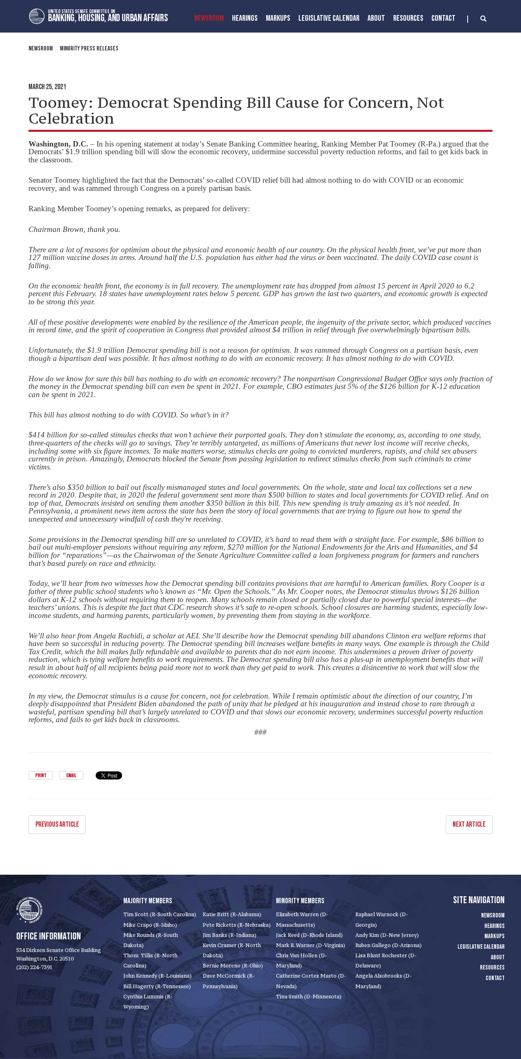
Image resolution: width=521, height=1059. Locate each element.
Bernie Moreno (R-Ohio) (233, 966)
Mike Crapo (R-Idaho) (150, 925)
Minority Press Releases (89, 48)
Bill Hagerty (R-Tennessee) (157, 986)
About (376, 18)
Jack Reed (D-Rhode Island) (309, 935)
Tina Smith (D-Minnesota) (308, 996)
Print (40, 776)
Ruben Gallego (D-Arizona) (388, 945)
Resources (408, 18)
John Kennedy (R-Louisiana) (157, 976)
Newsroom (209, 18)
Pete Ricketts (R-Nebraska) (237, 925)
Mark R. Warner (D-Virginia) (310, 945)
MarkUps (278, 18)
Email (71, 776)
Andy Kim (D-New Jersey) (387, 935)
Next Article (469, 824)
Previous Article (57, 824)
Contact (443, 18)
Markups (494, 936)
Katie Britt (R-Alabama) (232, 914)
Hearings (245, 18)
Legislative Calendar (328, 18)
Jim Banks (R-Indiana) (229, 935)
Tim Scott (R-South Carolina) (159, 914)
